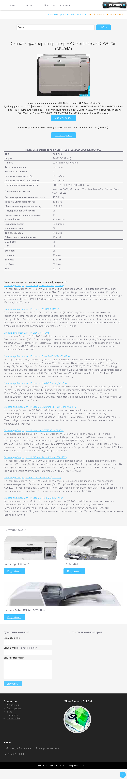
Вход (38, 4)
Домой (12, 4)
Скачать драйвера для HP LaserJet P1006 (26, 332)
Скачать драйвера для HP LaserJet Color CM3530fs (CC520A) (37, 356)
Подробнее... (14, 571)
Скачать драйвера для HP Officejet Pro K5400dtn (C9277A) (35, 457)
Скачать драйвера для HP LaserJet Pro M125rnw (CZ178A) (35, 383)
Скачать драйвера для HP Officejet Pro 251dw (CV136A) (34, 285)
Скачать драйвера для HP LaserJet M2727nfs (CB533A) (34, 430)
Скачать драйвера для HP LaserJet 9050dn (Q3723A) (32, 477)
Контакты (49, 4)
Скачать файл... (63, 117)
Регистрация (26, 4)
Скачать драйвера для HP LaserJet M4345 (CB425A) (32, 309)
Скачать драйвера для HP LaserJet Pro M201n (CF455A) (34, 497)
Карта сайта (64, 4)
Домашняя (13, 704)
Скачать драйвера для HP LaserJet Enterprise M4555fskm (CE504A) (40, 406)
